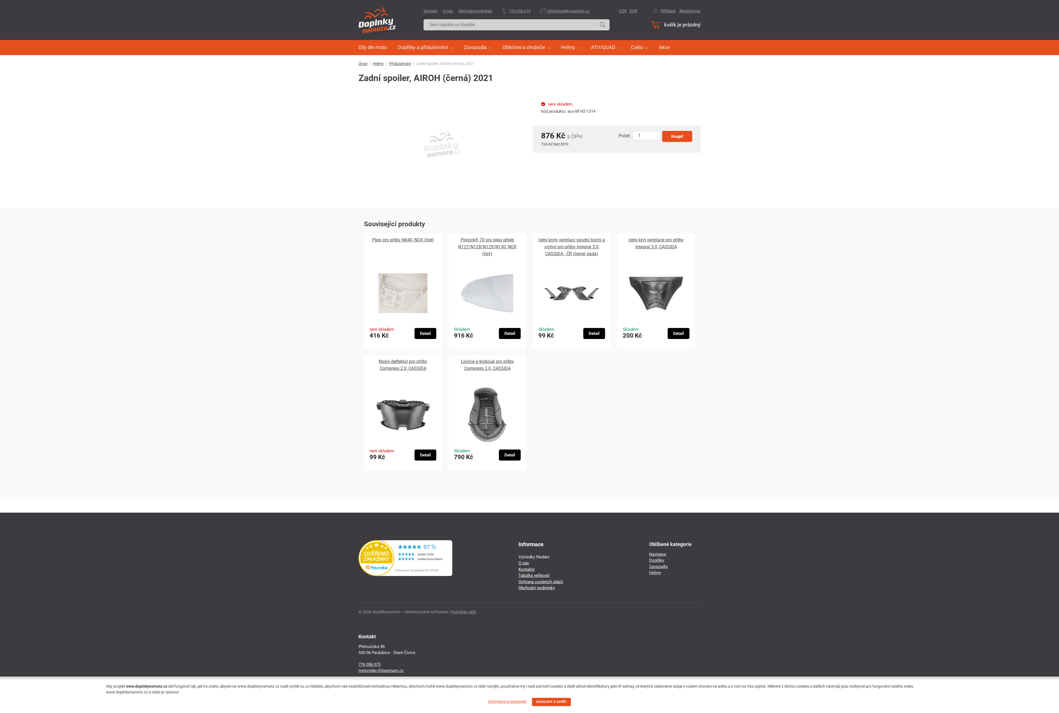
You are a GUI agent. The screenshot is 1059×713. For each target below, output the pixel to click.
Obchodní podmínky (475, 11)
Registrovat (690, 11)
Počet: (625, 135)
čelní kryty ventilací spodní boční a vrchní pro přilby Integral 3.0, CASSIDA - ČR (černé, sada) (571, 246)
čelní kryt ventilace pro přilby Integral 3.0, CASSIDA (656, 243)
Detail (425, 333)
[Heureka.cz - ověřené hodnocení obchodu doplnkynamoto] (405, 574)
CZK (623, 11)
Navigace (657, 554)
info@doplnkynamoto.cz (568, 11)
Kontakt (430, 11)
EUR (633, 11)
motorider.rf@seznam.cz (381, 670)
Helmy (378, 63)
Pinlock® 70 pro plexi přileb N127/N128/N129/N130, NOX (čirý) (487, 246)
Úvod (363, 63)
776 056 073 (520, 11)
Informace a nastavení (507, 701)
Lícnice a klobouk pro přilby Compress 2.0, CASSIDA (487, 365)
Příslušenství (400, 63)
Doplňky (656, 560)
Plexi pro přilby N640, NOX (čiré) (403, 240)
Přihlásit (668, 11)
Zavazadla (658, 566)
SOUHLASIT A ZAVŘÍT (551, 702)
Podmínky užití (463, 612)
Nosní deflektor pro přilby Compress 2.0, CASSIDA (403, 365)
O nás (448, 11)
